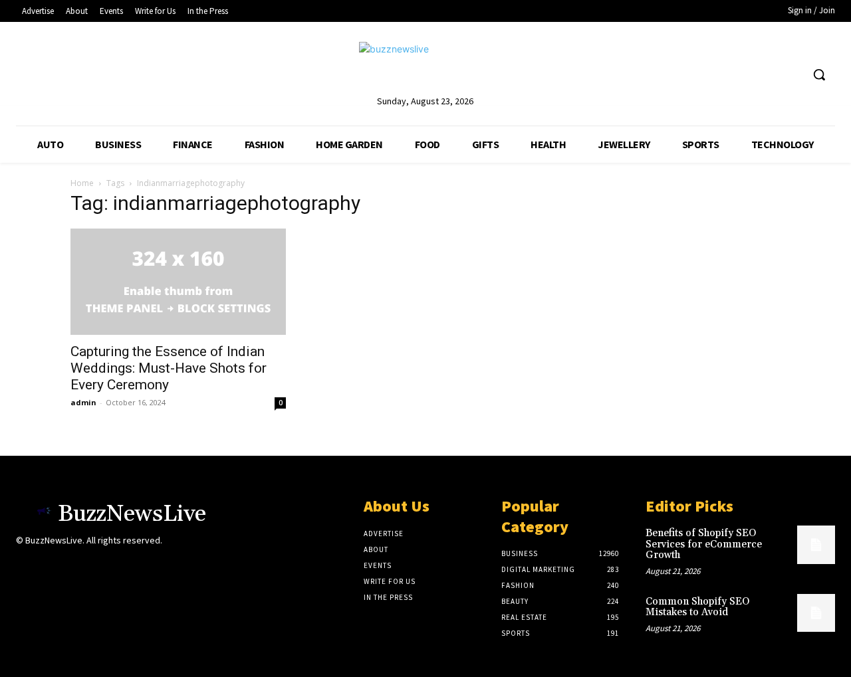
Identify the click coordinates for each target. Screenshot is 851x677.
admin (83, 402)
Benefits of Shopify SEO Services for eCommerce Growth (704, 544)
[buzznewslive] (425, 67)
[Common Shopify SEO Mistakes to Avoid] (816, 613)
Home (82, 183)
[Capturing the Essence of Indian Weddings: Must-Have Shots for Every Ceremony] (178, 282)
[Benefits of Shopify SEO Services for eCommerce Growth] (816, 544)
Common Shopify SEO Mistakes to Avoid (697, 607)
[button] (819, 74)
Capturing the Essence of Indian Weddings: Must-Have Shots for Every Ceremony (168, 368)
